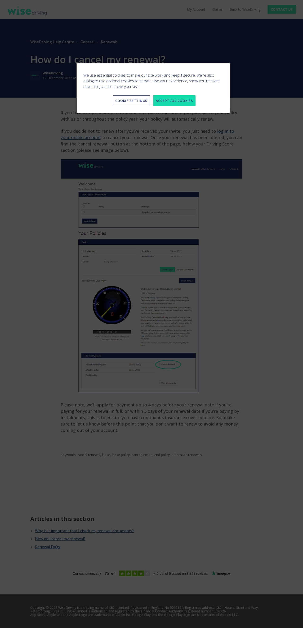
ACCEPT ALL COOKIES (174, 100)
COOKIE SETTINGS (131, 100)
